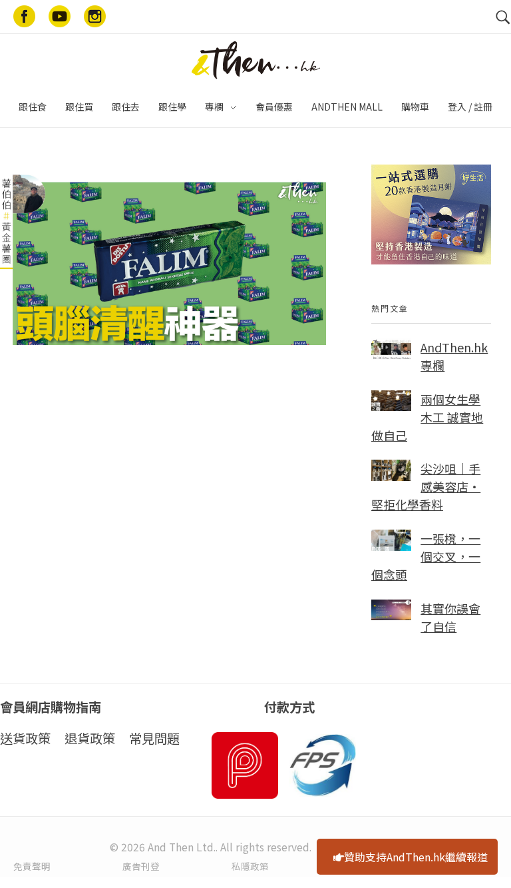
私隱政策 (250, 866)
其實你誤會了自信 (450, 617)
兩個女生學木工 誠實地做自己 (427, 417)
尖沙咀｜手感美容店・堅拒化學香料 (425, 486)
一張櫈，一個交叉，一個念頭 (425, 556)
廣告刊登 (141, 866)
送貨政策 (25, 738)
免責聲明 (32, 866)
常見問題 (154, 738)
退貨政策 (90, 738)
